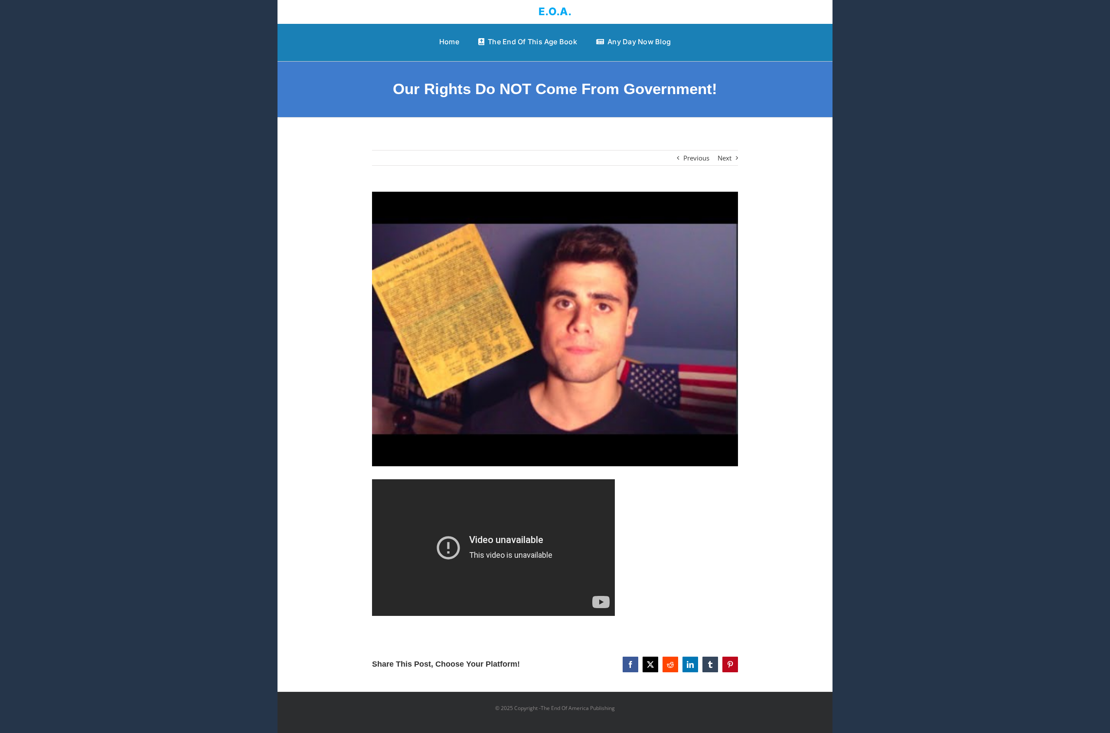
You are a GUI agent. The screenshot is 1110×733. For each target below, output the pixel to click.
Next (724, 158)
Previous (696, 158)
